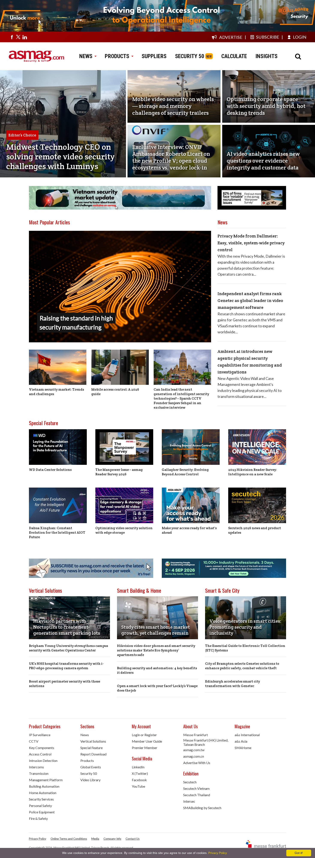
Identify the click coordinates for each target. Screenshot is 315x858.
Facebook (139, 780)
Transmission (38, 773)
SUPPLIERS (154, 56)
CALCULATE (234, 56)
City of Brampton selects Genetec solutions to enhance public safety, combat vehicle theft (242, 665)
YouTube (138, 786)
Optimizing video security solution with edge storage (124, 530)
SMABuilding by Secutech (202, 808)
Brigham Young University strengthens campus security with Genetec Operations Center (68, 648)
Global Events (90, 767)
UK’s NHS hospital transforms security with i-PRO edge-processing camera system (66, 665)
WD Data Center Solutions (50, 469)
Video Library (90, 780)
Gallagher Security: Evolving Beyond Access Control (185, 471)
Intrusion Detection (43, 760)
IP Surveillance (39, 735)
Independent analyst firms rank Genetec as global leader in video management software (250, 300)
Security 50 (88, 773)
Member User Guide (147, 741)
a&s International (247, 735)
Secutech (189, 782)
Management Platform (46, 780)
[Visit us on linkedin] (25, 36)
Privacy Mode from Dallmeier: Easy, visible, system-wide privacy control (251, 242)
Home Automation (42, 793)
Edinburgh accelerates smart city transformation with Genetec (232, 683)
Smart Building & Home (139, 590)
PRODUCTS (117, 56)
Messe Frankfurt (195, 735)
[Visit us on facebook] (12, 36)
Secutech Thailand (196, 795)
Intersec (189, 801)
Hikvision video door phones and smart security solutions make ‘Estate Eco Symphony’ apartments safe (156, 650)
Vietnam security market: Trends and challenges (56, 391)
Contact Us (133, 838)
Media (95, 838)
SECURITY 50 (189, 56)
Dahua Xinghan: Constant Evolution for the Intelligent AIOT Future (57, 532)
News (84, 735)
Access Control (40, 754)
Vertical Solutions (45, 590)
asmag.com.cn (193, 756)
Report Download (93, 754)
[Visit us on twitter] (18, 37)
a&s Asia (241, 741)
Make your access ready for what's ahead (189, 530)
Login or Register (144, 735)
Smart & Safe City (222, 590)
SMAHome (243, 748)
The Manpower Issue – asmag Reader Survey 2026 (119, 471)
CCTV (33, 741)
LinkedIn (138, 767)
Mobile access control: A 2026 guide (115, 391)
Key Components (41, 748)
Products (87, 760)
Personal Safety (40, 806)
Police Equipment (42, 812)
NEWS (85, 56)
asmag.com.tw (193, 750)
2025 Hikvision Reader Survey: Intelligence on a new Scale (252, 471)
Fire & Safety (38, 818)
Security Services (41, 799)
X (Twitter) (140, 773)
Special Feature (43, 423)
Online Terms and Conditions (69, 838)
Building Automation (44, 786)
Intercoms (36, 767)
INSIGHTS (266, 56)
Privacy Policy (37, 838)
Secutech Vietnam (196, 788)
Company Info (112, 838)
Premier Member (144, 748)
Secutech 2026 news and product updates (254, 530)
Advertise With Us (196, 763)
